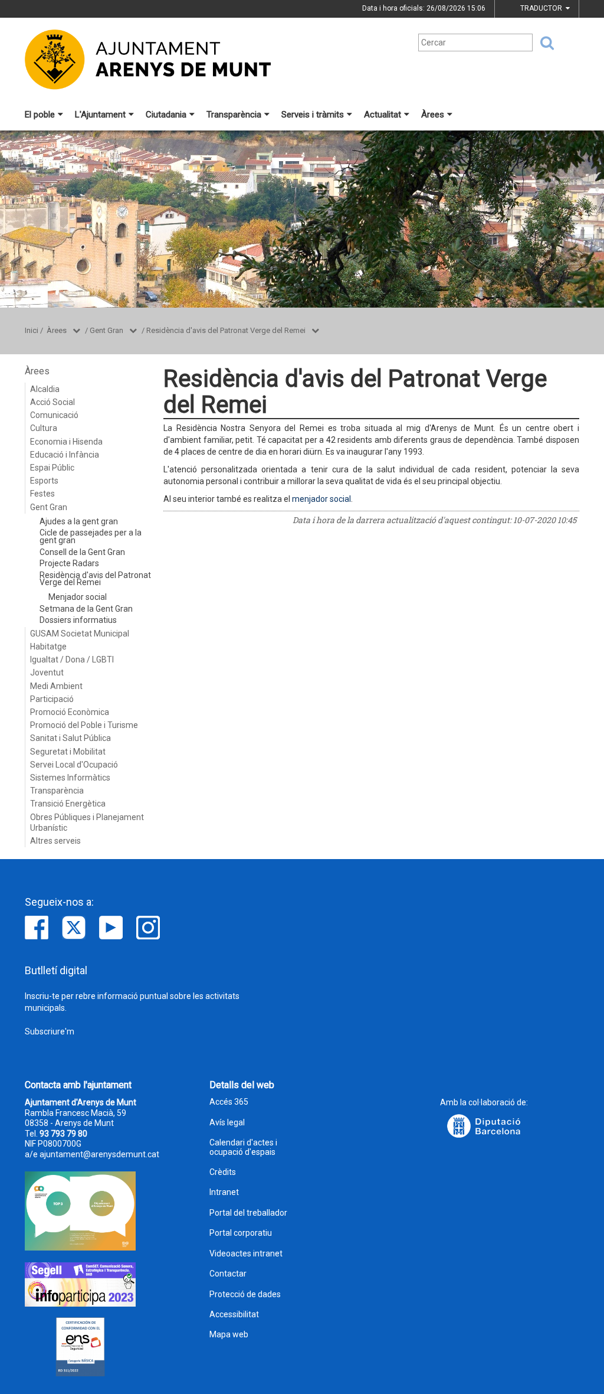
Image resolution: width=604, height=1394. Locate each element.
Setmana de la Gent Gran (86, 608)
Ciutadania (166, 114)
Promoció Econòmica (69, 712)
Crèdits (222, 1172)
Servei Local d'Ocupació (74, 764)
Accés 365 (228, 1102)
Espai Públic (52, 467)
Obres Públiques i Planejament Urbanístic (87, 822)
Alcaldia (45, 389)
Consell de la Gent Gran (82, 552)
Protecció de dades (245, 1294)
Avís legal (227, 1122)
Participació (52, 699)
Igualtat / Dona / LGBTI (72, 659)
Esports (44, 480)
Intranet (224, 1192)
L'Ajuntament (100, 114)
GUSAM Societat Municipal (79, 633)
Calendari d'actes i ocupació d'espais (243, 1147)
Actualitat (382, 114)
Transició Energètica (68, 803)
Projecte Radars (69, 563)
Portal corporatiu (240, 1233)
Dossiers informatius (78, 620)
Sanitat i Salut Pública (70, 738)
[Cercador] (543, 43)
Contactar (228, 1273)
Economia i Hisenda (66, 441)
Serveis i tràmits (312, 114)
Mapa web (228, 1334)
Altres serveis (55, 840)
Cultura (43, 428)
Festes (42, 493)
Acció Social (52, 402)
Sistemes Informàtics (70, 777)
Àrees (432, 114)
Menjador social (77, 597)
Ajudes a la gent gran (79, 521)
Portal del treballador (248, 1213)
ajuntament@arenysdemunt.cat (99, 1154)
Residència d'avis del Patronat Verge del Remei (226, 330)
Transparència (233, 114)
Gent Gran (106, 330)
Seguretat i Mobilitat (68, 751)
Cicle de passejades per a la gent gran (91, 536)
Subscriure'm (49, 1031)
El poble (40, 114)
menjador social (321, 499)
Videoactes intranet (246, 1253)
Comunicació (54, 415)
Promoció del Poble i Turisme (84, 725)
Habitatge (48, 646)
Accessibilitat (234, 1314)
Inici (31, 330)
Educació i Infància (64, 454)
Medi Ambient (56, 686)
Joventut (47, 672)
